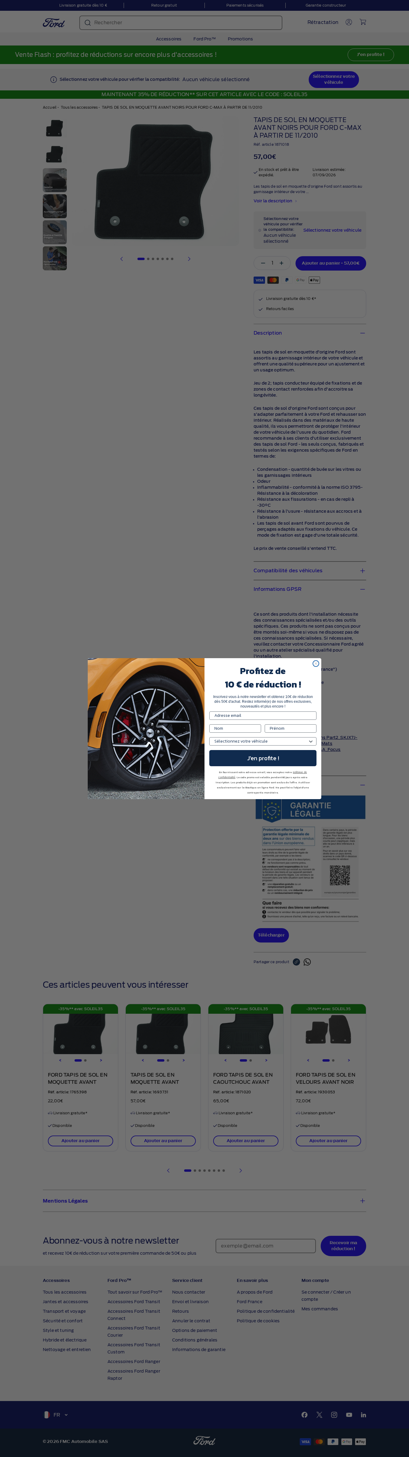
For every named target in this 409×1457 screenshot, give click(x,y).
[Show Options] (311, 741)
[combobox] (261, 741)
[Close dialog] (316, 664)
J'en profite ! (263, 758)
